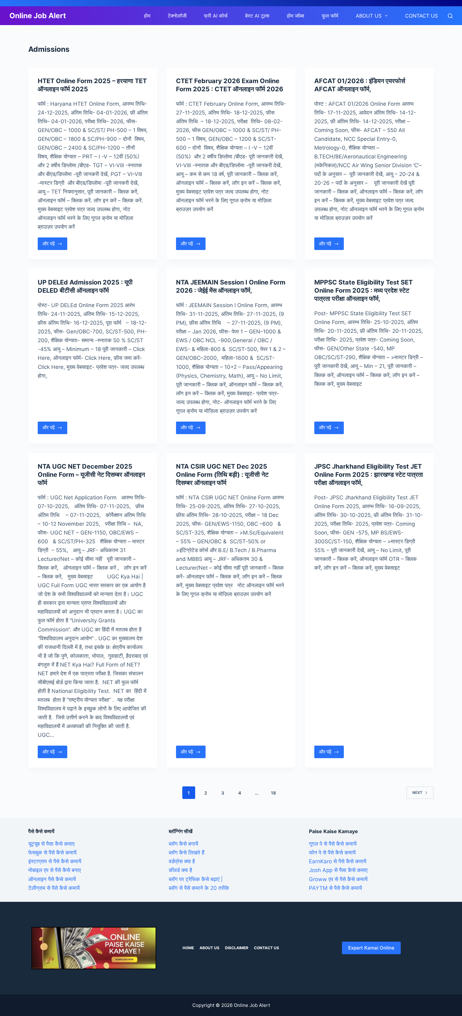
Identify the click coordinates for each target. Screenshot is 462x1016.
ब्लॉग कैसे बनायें (183, 844)
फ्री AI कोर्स (216, 16)
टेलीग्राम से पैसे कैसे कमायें (54, 888)
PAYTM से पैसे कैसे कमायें (335, 888)
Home (188, 947)
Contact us (421, 16)
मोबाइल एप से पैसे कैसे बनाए (54, 870)
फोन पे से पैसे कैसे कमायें (332, 852)
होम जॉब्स (295, 16)
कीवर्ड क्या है (180, 870)
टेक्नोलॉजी (177, 16)
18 (273, 792)
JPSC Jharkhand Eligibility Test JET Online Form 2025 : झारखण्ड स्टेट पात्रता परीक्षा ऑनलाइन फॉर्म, (368, 475)
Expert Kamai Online (371, 948)
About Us (369, 16)
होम (147, 16)
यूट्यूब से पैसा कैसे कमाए (51, 844)
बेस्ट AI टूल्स (257, 16)
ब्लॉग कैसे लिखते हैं (186, 852)
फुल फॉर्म (330, 16)
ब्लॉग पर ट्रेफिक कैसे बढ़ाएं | (196, 879)
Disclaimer (236, 947)
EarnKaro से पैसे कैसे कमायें (337, 861)
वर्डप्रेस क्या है (182, 861)
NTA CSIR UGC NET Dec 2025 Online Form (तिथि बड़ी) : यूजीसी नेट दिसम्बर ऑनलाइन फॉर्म (222, 475)
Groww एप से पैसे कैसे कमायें (338, 879)
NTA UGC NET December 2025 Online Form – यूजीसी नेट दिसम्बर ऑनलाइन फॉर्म (91, 475)
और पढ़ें (54, 245)
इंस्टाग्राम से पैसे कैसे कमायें (54, 861)
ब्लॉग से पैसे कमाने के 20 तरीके (199, 888)
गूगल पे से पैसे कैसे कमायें (332, 844)
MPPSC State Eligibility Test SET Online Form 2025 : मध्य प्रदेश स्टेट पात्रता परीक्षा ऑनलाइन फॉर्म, (363, 290)
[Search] (450, 15)
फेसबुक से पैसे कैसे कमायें (52, 852)
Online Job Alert (37, 15)
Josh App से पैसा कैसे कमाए (338, 870)
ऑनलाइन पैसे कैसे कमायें (52, 879)
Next (417, 792)
